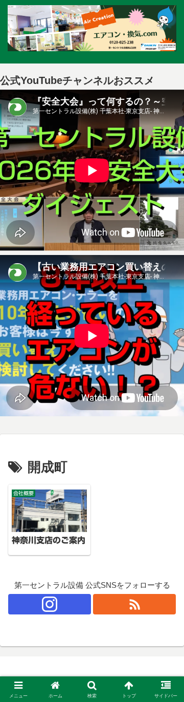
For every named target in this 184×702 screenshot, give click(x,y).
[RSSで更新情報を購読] (134, 604)
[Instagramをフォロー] (49, 604)
